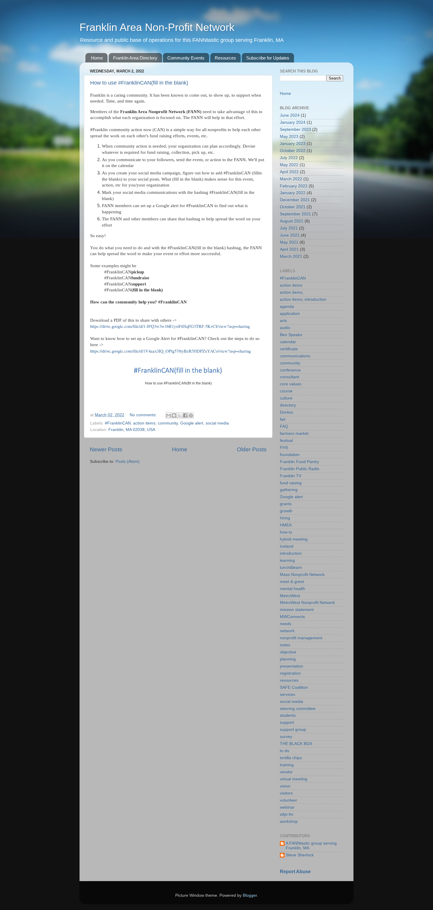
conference (290, 370)
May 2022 (289, 165)
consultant (289, 377)
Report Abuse (295, 871)
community (168, 423)
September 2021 (295, 214)
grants (286, 504)
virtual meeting (293, 779)
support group (293, 729)
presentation (291, 666)
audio (285, 328)
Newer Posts (106, 449)
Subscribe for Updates (267, 57)
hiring (285, 518)
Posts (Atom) (127, 461)
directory (288, 405)
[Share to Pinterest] (191, 415)
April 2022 (289, 172)
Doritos (286, 412)
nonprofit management (301, 638)
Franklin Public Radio (299, 469)
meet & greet (292, 581)
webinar (287, 807)
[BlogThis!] (174, 415)
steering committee (297, 708)
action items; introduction (303, 299)
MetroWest (290, 596)
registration (290, 673)
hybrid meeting (294, 539)
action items (144, 423)
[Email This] (168, 415)
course (286, 391)
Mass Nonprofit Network (302, 574)
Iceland (286, 546)
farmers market (294, 433)
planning (288, 659)
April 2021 (289, 249)
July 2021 (289, 228)
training (287, 765)
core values (290, 384)
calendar (288, 342)
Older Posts (252, 449)
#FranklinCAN (118, 423)
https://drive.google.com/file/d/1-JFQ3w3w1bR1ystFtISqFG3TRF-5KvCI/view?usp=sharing (170, 326)
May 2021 (289, 242)
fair (283, 419)
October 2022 (292, 150)
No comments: (144, 415)
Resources (225, 57)
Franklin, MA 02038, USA (131, 429)
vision (285, 786)
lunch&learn (291, 567)
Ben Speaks (291, 335)
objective (288, 652)
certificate (289, 349)
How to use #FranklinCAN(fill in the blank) (139, 83)
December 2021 (295, 200)
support (287, 722)
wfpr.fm (286, 814)
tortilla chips (291, 758)
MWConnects (292, 617)
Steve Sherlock (300, 855)
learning (287, 560)
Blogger (250, 895)
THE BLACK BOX (296, 743)
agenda (287, 306)
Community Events (185, 57)
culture (286, 398)
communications (295, 356)
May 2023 (289, 136)
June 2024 (290, 115)
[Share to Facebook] (185, 415)
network (287, 631)
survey (286, 736)
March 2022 (291, 179)
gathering (289, 490)
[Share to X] (180, 415)
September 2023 (295, 129)
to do (284, 751)
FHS (284, 447)
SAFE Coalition (294, 687)
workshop (289, 821)
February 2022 (294, 186)
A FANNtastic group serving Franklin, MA (311, 845)
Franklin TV (290, 476)
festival (286, 440)
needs (285, 624)
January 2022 (292, 193)
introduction (291, 553)
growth (286, 511)
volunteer (288, 800)
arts (283, 320)
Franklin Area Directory (135, 57)
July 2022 (289, 158)
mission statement (297, 609)
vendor (286, 772)
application (290, 313)
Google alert (191, 423)
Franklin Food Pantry (299, 462)
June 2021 (290, 235)
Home (97, 57)
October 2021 (292, 207)
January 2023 (292, 143)
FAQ (284, 426)
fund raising (291, 483)
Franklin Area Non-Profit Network (157, 27)
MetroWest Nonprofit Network (307, 602)
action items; (291, 292)
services (287, 694)
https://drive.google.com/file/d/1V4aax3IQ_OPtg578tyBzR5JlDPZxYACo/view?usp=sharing (170, 351)
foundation (290, 454)
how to (286, 532)
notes (285, 645)
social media (217, 423)
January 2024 (292, 122)
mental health (292, 589)
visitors (286, 793)
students (288, 715)
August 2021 (291, 221)
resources (289, 680)
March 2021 (291, 256)
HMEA (286, 525)
